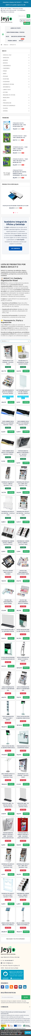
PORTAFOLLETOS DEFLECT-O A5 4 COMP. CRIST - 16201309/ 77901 (23, 866)
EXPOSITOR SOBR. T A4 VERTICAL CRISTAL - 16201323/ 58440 (8, 805)
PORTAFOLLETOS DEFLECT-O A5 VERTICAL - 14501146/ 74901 (23, 513)
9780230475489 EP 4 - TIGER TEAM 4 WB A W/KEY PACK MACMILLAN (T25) (20, 161)
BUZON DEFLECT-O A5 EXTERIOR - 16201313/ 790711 (7, 362)
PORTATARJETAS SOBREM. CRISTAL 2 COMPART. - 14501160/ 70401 (8, 543)
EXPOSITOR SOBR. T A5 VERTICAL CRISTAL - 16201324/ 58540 (23, 805)
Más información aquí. (15, 1034)
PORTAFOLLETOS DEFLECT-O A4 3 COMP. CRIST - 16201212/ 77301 (23, 483)
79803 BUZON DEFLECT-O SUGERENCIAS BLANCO (23, 746)
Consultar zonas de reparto (9, 257)
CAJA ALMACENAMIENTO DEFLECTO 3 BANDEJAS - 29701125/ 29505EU (8, 392)
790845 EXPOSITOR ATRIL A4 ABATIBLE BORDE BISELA (8, 746)
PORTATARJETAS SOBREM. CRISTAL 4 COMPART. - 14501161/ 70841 (23, 895)
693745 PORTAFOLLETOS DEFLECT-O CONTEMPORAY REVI (23, 688)
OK (26, 997)
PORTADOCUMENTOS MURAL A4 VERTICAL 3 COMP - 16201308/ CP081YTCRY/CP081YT (23, 835)
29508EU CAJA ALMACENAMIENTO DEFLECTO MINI (8, 602)
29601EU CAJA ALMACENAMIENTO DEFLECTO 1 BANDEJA (23, 602)
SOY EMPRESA (15, 248)
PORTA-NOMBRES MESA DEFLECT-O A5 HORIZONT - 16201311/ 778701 (23, 423)
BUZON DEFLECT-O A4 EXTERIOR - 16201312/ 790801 (23, 775)
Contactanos (22, 10)
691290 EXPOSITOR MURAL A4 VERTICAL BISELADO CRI (8, 658)
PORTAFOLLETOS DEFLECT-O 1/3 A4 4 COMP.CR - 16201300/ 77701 (8, 483)
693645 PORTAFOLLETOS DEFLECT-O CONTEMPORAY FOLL (8, 688)
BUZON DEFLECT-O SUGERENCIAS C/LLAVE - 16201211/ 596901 (23, 362)
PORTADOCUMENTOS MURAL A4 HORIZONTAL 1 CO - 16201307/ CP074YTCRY (23, 453)
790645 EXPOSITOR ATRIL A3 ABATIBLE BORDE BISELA (23, 717)
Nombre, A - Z (5, 341)
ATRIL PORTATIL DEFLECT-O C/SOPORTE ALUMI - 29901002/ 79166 (7, 775)
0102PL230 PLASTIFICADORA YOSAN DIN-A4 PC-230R (15, 205)
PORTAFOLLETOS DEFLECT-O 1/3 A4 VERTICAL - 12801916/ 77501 (8, 866)
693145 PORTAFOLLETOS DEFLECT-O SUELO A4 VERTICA (23, 659)
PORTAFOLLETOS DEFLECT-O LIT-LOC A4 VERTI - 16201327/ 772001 (8, 895)
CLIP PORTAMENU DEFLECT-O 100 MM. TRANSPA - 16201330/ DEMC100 (23, 392)
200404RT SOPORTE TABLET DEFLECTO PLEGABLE (8, 572)
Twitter (7, 987)
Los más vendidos (6, 8)
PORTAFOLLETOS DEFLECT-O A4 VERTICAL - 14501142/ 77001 (8, 513)
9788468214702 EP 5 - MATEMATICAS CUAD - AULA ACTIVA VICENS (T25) (19, 125)
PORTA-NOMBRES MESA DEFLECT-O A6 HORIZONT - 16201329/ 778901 (7, 452)
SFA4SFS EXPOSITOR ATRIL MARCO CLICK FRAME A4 (23, 924)
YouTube (16, 987)
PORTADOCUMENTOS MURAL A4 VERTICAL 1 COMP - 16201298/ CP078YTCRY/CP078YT (8, 835)
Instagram (20, 987)
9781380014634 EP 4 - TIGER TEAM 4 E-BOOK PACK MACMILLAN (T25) (20, 149)
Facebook (2, 987)
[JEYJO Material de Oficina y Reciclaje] (7, 19)
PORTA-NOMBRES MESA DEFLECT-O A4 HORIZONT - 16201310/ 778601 (7, 423)
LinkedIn (24, 987)
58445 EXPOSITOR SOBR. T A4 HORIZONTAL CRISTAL (8, 630)
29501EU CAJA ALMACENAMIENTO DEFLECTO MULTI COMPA (23, 572)
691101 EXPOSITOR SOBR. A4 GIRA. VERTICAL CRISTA (23, 630)
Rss (11, 987)
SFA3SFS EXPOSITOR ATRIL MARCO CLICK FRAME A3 (7, 924)
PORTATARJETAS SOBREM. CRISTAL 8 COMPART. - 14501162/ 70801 (23, 543)
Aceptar (27, 1032)
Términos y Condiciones (7, 12)
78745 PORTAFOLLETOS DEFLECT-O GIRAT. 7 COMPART (8, 718)
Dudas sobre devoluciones (9, 10)
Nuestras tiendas (18, 8)
